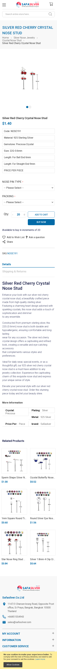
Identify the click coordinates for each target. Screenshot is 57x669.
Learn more (40, 659)
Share (10, 241)
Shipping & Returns (14, 271)
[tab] (28, 264)
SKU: (4, 253)
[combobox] (28, 14)
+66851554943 (16, 616)
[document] (28, 660)
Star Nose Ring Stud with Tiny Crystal (21, 559)
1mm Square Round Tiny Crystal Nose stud (24, 518)
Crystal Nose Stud (11, 40)
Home (5, 37)
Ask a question (37, 237)
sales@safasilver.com (19, 622)
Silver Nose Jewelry (24, 37)
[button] (27, 106)
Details (6, 264)
